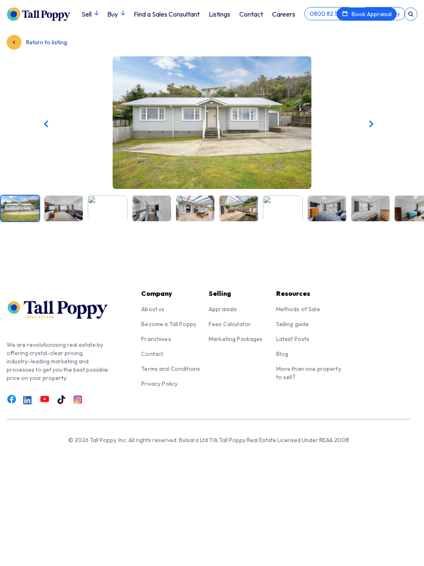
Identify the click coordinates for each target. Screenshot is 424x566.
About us (152, 309)
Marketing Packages (236, 339)
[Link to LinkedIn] (28, 400)
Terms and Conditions (170, 368)
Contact (251, 14)
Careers (283, 14)
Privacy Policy (159, 383)
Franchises (156, 339)
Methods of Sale (298, 309)
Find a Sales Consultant (167, 14)
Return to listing (46, 42)
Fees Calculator (230, 324)
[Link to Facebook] (12, 399)
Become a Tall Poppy (168, 324)
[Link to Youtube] (45, 399)
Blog (282, 354)
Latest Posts (293, 339)
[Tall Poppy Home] (44, 13)
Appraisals (223, 309)
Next (324, 124)
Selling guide (292, 324)
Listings (219, 14)
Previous (100, 124)
